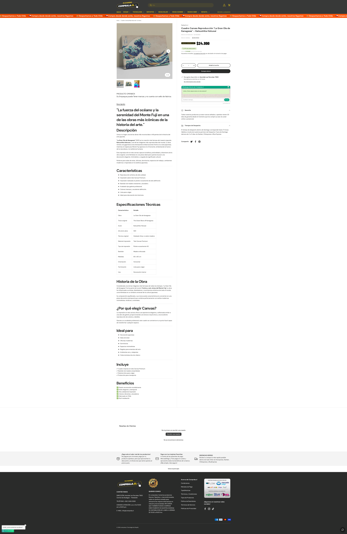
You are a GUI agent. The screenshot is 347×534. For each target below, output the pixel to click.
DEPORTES (150, 12)
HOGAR (125, 12)
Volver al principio (173, 469)
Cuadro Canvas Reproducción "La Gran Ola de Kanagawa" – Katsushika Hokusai (132, 20)
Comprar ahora (206, 71)
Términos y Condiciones (189, 494)
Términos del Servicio (188, 505)
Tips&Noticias (185, 490)
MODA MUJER (163, 12)
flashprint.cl (184, 25)
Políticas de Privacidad (188, 508)
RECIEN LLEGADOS (223, 12)
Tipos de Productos (187, 498)
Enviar (226, 100)
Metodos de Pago (186, 487)
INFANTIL (204, 12)
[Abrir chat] (342, 529)
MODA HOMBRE (177, 12)
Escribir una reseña (173, 434)
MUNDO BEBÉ (192, 12)
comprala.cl (124, 527)
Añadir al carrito (214, 65)
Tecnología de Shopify (133, 527)
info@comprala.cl (128, 511)
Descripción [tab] (121, 104)
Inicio (118, 20)
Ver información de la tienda (192, 82)
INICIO (119, 12)
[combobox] (181, 5)
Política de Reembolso (188, 501)
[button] (229, 5)
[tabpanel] (145, 253)
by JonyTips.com (226, 103)
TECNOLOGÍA (137, 12)
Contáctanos (185, 483)
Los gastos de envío (199, 53)
